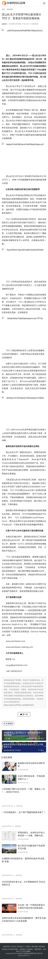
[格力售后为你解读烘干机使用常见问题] (9, 848)
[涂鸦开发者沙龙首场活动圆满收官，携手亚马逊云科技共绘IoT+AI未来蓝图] (24, 928)
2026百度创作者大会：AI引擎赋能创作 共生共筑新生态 (23, 883)
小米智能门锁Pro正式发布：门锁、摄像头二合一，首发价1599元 (23, 790)
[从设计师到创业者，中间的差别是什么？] (9, 779)
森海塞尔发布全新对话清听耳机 (31, 764)
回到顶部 (42, 946)
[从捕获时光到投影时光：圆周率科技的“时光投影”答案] (24, 868)
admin (4, 24)
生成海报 (9, 723)
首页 (3, 9)
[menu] (44, 3)
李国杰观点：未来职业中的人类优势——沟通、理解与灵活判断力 (31, 834)
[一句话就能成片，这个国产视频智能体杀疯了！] (24, 819)
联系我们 (20, 946)
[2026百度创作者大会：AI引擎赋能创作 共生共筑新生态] (24, 891)
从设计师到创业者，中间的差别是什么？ (31, 777)
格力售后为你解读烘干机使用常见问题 (31, 847)
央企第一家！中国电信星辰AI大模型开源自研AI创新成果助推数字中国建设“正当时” (31, 907)
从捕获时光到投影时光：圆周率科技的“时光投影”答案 (23, 860)
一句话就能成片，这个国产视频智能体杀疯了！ (24, 812)
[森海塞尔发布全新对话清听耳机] (9, 766)
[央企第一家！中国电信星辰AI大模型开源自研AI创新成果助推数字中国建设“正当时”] (9, 908)
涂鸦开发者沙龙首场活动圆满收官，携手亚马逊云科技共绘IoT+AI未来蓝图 (24, 919)
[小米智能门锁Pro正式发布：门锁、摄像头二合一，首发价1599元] (24, 799)
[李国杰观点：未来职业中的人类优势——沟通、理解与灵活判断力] (9, 835)
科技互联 (34, 24)
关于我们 (13, 946)
